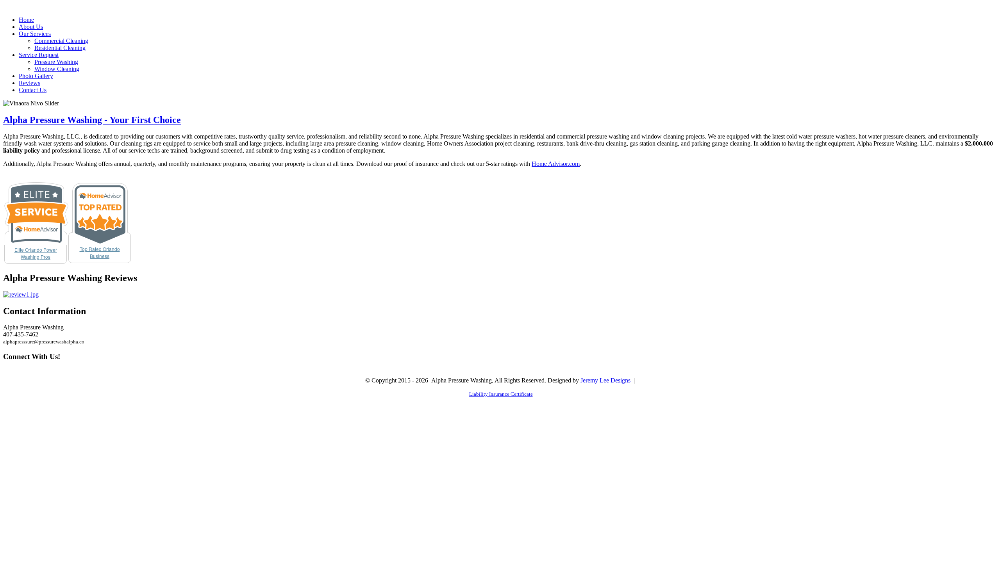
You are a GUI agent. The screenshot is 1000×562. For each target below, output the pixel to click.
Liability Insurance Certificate (501, 394)
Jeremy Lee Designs (605, 380)
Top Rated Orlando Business (100, 252)
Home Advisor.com (556, 163)
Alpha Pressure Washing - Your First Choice (92, 120)
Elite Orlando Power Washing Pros (35, 253)
